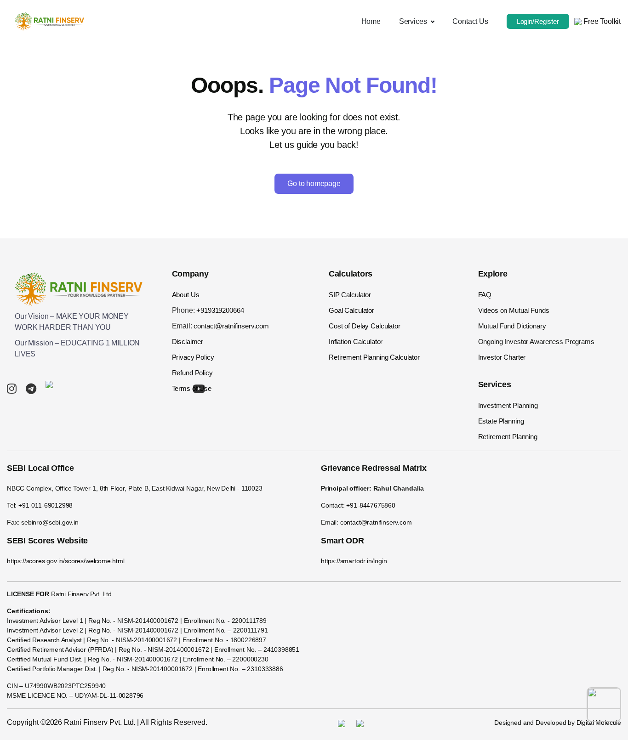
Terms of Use (191, 388)
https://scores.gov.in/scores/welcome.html (66, 561)
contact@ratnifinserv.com (231, 326)
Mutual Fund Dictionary (512, 326)
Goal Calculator (351, 310)
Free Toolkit (601, 21)
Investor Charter (502, 357)
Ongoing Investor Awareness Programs (536, 341)
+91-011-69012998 (45, 505)
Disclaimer (188, 341)
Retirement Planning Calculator (374, 357)
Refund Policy (192, 373)
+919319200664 (220, 310)
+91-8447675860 (370, 505)
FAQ (485, 295)
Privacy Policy (193, 357)
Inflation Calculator (356, 341)
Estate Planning (501, 421)
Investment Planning (508, 405)
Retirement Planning (507, 437)
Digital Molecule (599, 722)
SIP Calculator (350, 295)
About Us (186, 295)
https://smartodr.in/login (354, 561)
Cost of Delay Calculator (364, 326)
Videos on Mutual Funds (513, 310)
